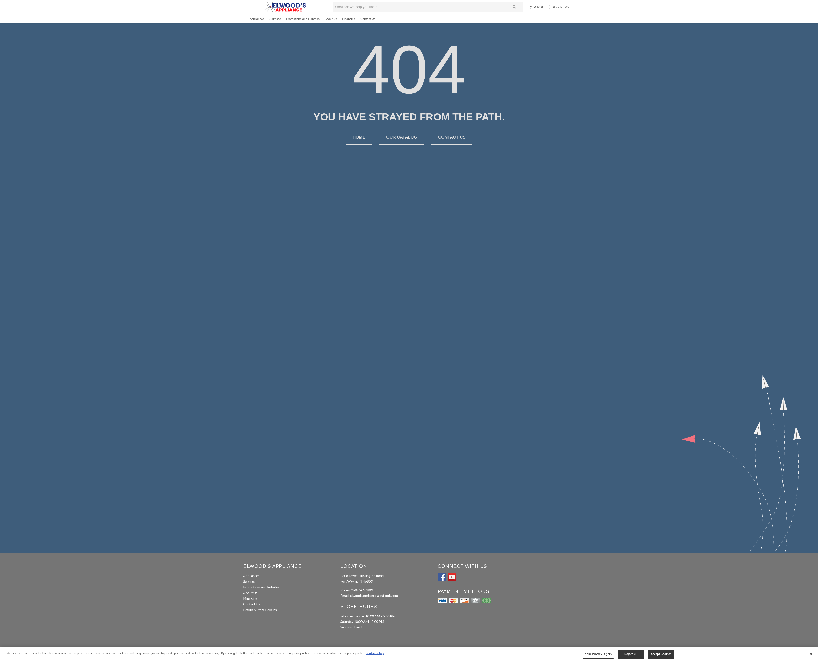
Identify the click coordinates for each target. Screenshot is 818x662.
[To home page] (285, 7)
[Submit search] (514, 7)
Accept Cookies (661, 654)
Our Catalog (401, 137)
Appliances (257, 18)
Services (275, 18)
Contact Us (367, 18)
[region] (409, 654)
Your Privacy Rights (598, 654)
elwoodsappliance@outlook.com (374, 595)
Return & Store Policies (260, 610)
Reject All (630, 654)
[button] (530, 7)
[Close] (811, 654)
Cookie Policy (375, 653)
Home (359, 137)
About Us (331, 18)
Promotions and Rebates (303, 18)
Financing (348, 18)
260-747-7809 (362, 590)
